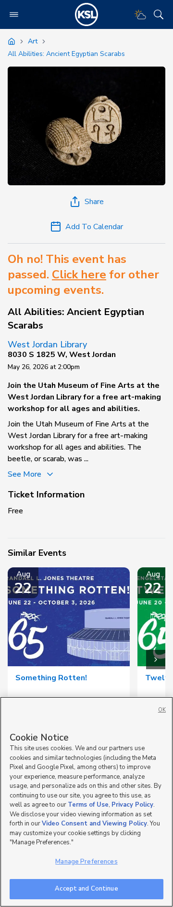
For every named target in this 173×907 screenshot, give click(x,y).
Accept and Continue (86, 888)
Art (32, 41)
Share (94, 201)
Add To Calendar (94, 226)
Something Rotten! (51, 678)
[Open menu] (14, 14)
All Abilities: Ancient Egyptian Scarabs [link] (66, 53)
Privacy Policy (132, 804)
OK (162, 710)
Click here (79, 274)
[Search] (158, 14)
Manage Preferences (86, 861)
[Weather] (140, 15)
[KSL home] (86, 14)
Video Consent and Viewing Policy (94, 823)
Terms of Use (88, 804)
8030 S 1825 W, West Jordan (62, 354)
